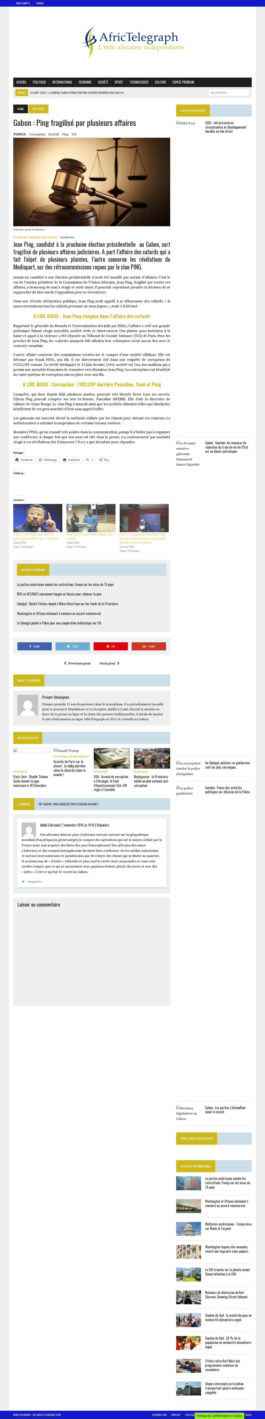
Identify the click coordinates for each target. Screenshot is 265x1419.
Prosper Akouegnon (43, 237)
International (62, 82)
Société (103, 82)
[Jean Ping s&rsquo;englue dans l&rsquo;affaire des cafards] (91, 518)
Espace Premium (183, 82)
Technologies (139, 82)
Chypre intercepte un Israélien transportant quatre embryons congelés (224, 1388)
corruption (37, 134)
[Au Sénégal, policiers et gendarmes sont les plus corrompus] (188, 774)
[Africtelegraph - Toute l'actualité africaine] (132, 42)
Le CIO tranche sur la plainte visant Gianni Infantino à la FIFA (227, 1272)
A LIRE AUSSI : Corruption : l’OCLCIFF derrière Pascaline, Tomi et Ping (92, 384)
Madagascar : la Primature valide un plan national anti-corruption (151, 781)
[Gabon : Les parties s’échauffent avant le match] (188, 1118)
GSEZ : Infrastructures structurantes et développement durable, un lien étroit (225, 127)
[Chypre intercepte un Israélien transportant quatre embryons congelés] (188, 1393)
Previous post (79, 663)
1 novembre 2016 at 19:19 (78, 825)
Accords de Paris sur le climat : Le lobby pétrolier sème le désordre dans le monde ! (69, 768)
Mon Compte (23, 3)
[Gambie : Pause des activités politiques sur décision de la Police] (188, 1094)
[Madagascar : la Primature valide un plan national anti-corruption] (152, 765)
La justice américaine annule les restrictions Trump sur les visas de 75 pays (65, 584)
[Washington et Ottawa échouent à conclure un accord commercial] (188, 1210)
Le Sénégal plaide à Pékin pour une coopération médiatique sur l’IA (59, 623)
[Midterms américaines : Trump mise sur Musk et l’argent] (188, 1233)
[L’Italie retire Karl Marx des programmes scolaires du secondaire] (188, 1370)
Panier (39, 3)
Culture (160, 82)
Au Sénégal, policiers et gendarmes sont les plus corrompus (227, 765)
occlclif (53, 134)
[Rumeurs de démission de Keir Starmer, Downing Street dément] (188, 1301)
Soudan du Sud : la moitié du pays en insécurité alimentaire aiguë (228, 1317)
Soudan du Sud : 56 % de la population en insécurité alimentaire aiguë (228, 1342)
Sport (118, 82)
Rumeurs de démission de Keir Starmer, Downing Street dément (226, 1294)
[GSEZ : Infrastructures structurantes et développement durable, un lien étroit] (188, 429)
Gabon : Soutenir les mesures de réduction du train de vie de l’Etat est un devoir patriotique (226, 447)
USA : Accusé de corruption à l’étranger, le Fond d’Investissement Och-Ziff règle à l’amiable (111, 783)
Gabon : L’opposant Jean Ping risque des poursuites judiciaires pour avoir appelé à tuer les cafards (143, 538)
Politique (39, 82)
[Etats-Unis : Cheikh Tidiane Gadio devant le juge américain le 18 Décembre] (31, 765)
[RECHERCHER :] (229, 92)
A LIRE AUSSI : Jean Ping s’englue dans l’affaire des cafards (91, 316)
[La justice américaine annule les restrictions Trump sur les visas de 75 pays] (188, 1187)
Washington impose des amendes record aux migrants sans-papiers (226, 1249)
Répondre (103, 825)
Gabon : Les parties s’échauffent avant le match (225, 1110)
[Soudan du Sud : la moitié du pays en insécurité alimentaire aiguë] (188, 1324)
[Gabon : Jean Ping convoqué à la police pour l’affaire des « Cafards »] (37, 518)
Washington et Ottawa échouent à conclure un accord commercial (59, 613)
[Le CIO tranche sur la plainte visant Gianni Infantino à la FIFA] (188, 1279)
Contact (176, 1415)
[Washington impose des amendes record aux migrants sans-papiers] (188, 1256)
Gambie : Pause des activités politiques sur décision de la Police (227, 790)
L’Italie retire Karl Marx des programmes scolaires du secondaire (222, 1365)
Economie (85, 82)
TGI (73, 134)
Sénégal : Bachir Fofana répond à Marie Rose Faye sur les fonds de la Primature (67, 603)
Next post (107, 663)
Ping (65, 134)
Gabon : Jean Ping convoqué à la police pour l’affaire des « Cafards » (36, 536)
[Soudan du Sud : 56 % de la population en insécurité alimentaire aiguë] (188, 1347)
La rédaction (159, 1415)
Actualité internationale (195, 1166)
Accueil (21, 82)
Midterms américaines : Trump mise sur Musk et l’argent (228, 1226)
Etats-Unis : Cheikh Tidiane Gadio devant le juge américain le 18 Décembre (30, 781)
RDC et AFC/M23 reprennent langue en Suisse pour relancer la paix (59, 593)
